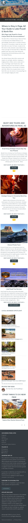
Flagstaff (4, 435)
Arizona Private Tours (14, 245)
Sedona (4, 437)
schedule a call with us (8, 477)
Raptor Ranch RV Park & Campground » (12, 339)
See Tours (14, 167)
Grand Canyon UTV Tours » (9, 366)
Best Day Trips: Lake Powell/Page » (14, 388)
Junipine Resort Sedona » (8, 352)
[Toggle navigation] (25, 1)
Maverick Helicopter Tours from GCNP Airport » (14, 381)
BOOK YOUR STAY (9, 19)
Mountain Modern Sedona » (9, 325)
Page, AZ (4, 440)
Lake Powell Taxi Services (14, 289)
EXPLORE (19, 19)
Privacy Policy (18, 519)
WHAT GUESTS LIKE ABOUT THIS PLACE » (14, 165)
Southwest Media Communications (16, 459)
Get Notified (6, 488)
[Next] (24, 425)
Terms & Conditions (7, 519)
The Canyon (5, 438)
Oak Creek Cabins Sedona (9, 444)
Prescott (4, 442)
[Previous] (22, 425)
